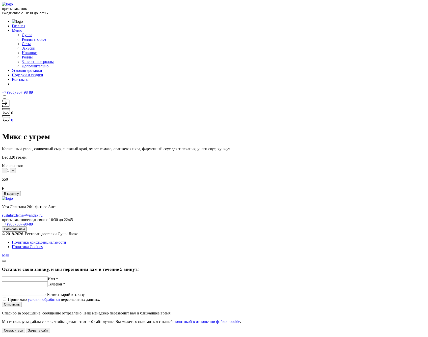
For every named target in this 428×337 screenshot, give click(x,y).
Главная (18, 26)
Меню (17, 30)
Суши (27, 35)
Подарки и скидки (27, 75)
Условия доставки (27, 70)
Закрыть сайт (38, 330)
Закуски (28, 48)
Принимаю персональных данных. (54, 299)
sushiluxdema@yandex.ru (22, 215)
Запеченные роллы (38, 61)
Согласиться (13, 330)
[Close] (4, 261)
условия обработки (44, 299)
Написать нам (14, 229)
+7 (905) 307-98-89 (17, 92)
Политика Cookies (27, 247)
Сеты (26, 44)
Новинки (29, 53)
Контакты (20, 79)
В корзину (11, 194)
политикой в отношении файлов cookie (207, 321)
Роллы (27, 57)
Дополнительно (35, 66)
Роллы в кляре (34, 39)
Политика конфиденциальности (39, 242)
